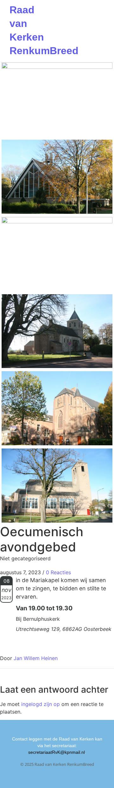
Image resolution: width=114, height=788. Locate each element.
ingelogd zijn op (40, 704)
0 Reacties (58, 572)
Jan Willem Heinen (36, 658)
